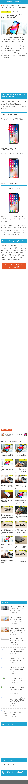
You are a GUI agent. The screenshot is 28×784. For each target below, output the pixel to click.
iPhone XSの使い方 (15, 5)
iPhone (7, 5)
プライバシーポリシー (7, 764)
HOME (3, 5)
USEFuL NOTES (14, 2)
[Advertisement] (14, 75)
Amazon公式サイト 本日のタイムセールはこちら (14, 266)
